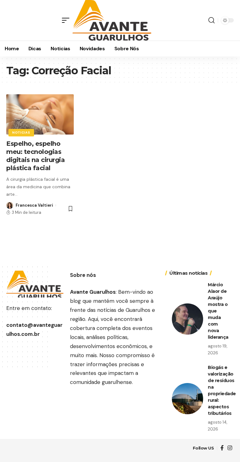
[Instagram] (230, 448)
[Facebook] (222, 448)
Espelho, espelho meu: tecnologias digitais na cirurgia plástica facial (35, 156)
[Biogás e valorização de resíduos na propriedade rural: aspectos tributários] (187, 398)
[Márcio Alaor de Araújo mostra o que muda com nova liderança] (187, 319)
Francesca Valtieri (34, 205)
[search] (211, 20)
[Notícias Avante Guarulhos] (112, 20)
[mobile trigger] (67, 20)
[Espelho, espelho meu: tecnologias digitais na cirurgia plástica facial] (40, 114)
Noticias (21, 132)
